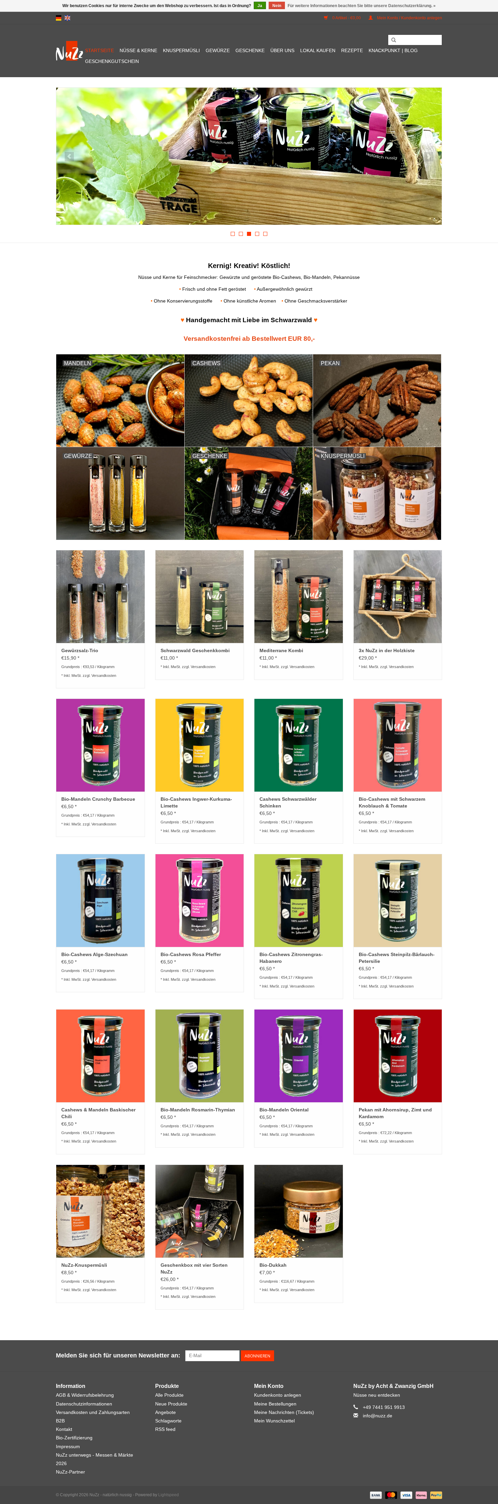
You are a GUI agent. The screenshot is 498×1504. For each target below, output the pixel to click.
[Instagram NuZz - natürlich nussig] (436, 1355)
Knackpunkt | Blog (393, 50)
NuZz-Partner (70, 1472)
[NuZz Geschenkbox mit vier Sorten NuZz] (199, 1211)
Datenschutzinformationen (84, 1404)
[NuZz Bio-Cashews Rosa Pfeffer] (199, 900)
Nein (276, 5)
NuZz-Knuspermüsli (84, 1265)
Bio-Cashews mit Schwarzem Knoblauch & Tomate (392, 802)
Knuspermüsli (181, 50)
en (67, 18)
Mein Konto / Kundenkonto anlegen (409, 18)
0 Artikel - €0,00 (346, 18)
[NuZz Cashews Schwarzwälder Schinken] (298, 745)
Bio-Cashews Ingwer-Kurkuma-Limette (196, 802)
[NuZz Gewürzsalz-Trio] (100, 596)
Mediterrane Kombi (281, 650)
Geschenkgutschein (112, 61)
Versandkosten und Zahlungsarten (93, 1412)
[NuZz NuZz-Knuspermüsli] (100, 1211)
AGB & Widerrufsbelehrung (85, 1395)
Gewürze (218, 50)
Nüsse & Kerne (138, 50)
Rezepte (352, 50)
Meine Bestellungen (275, 1404)
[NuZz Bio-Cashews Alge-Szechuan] (100, 900)
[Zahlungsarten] (375, 1494)
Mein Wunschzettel (274, 1420)
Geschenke (250, 50)
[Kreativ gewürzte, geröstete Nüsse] (69, 51)
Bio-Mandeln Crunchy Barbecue (98, 799)
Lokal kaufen (317, 50)
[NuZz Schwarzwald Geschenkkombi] (199, 596)
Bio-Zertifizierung (74, 1437)
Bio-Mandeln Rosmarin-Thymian (198, 1109)
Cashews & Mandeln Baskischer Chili (98, 1113)
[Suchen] (393, 40)
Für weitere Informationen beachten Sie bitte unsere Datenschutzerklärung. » (362, 5)
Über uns (282, 50)
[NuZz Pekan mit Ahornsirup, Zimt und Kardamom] (397, 1055)
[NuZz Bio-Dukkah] (298, 1211)
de (58, 18)
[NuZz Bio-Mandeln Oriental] (298, 1055)
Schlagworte (168, 1420)
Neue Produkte (171, 1404)
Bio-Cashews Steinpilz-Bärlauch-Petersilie (397, 958)
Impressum (68, 1446)
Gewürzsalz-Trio (79, 650)
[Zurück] (69, 156)
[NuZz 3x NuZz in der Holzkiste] (397, 596)
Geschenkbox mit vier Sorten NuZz (194, 1268)
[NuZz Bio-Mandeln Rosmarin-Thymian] (199, 1055)
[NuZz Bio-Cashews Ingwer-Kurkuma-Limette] (199, 745)
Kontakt (64, 1429)
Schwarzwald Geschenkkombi (195, 650)
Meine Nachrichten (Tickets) (284, 1412)
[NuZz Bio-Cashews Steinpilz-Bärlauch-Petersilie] (397, 900)
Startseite (99, 50)
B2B (60, 1420)
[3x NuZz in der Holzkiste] (249, 156)
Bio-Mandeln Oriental (284, 1109)
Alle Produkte (169, 1395)
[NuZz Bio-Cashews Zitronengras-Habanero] (298, 900)
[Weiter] (428, 156)
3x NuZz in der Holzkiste (387, 650)
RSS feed (165, 1429)
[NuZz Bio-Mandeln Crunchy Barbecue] (100, 745)
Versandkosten (103, 675)
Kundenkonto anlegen (277, 1395)
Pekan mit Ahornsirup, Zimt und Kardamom (395, 1113)
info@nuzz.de (377, 1415)
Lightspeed (168, 1494)
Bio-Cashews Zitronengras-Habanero (291, 958)
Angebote (165, 1412)
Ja (259, 5)
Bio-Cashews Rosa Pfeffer (191, 954)
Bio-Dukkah (273, 1265)
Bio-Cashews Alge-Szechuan (94, 954)
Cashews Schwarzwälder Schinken (288, 802)
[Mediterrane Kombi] (298, 596)
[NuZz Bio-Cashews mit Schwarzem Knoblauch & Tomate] (397, 745)
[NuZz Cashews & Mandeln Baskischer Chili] (100, 1055)
